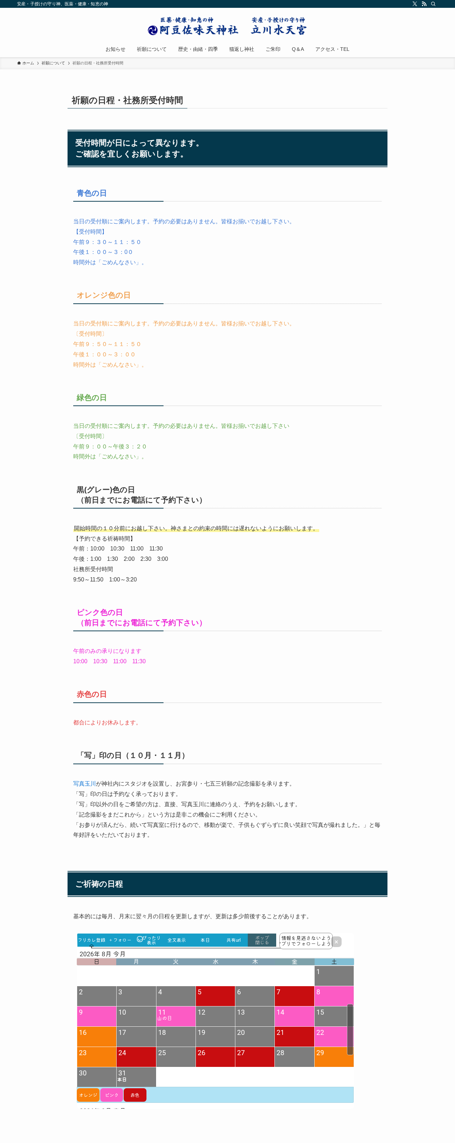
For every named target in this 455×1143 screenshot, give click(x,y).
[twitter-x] (414, 4)
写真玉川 (84, 784)
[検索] (433, 4)
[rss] (424, 4)
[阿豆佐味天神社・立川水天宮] (227, 25)
